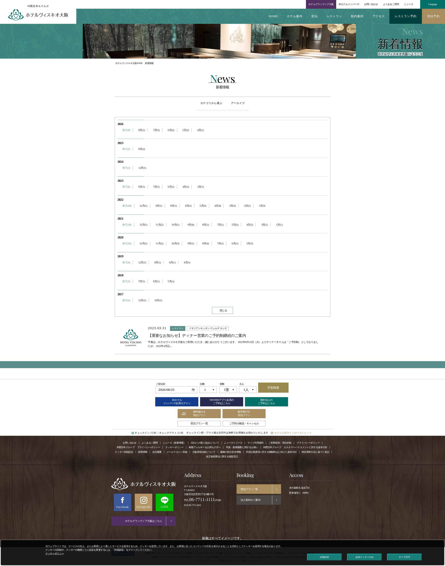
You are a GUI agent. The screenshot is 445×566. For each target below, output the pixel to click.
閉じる (223, 310)
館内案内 (357, 16)
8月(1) (141, 130)
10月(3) (175, 243)
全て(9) (126, 130)
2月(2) (247, 205)
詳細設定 (324, 557)
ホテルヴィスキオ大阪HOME (129, 63)
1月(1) (279, 224)
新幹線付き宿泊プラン (199, 413)
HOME (273, 16)
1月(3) (262, 205)
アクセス (379, 16)
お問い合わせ (371, 4)
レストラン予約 (405, 16)
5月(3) (249, 243)
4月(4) (218, 205)
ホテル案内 (294, 16)
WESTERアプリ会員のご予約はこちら (221, 402)
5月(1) (171, 281)
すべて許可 (404, 557)
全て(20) (126, 205)
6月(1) (171, 186)
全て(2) (126, 149)
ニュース (408, 4)
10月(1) (175, 224)
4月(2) (186, 186)
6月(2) (171, 130)
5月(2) (186, 130)
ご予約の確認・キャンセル (244, 423)
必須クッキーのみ (364, 557)
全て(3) (126, 281)
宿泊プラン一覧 (199, 423)
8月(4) (205, 243)
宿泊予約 (433, 16)
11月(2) (159, 224)
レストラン (334, 16)
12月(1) (142, 167)
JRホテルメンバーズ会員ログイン (177, 402)
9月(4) (191, 224)
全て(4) (126, 262)
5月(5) (203, 205)
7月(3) (156, 130)
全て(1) (126, 167)
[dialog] (222, 552)
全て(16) (126, 224)
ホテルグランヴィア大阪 (321, 4)
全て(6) (126, 186)
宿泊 (314, 16)
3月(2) (232, 205)
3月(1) (200, 186)
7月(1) (156, 186)
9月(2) (141, 149)
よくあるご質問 (391, 4)
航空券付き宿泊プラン (244, 413)
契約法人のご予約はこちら (266, 402)
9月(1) (141, 186)
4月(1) (200, 130)
